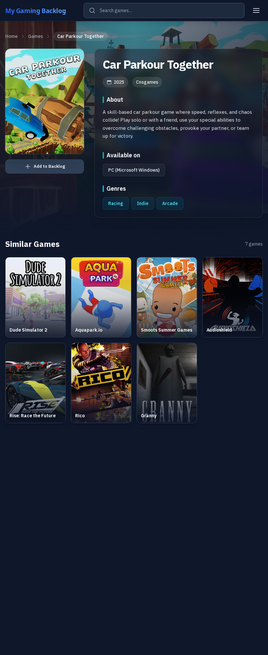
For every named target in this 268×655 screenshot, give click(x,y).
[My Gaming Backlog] (41, 10)
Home (11, 36)
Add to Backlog (49, 166)
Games (35, 36)
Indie (142, 203)
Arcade (170, 203)
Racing (115, 203)
